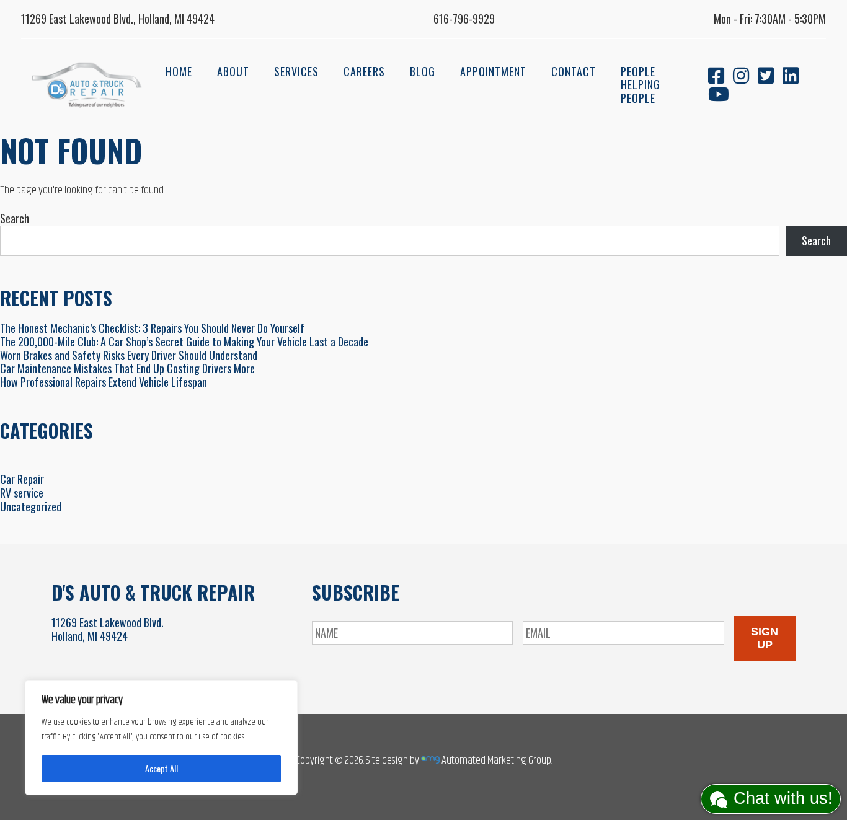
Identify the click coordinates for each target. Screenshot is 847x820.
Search (14, 218)
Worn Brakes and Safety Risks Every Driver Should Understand (128, 355)
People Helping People (640, 84)
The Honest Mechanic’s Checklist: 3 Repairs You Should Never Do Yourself (152, 328)
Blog (422, 71)
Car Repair (22, 479)
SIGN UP (764, 638)
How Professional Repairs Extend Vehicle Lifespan (103, 382)
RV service (21, 493)
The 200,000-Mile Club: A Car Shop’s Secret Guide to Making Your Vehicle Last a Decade (184, 341)
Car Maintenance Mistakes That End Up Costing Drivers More (127, 368)
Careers (364, 71)
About (233, 71)
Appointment (493, 71)
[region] (161, 737)
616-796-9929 (464, 19)
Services (296, 71)
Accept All (161, 768)
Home (179, 71)
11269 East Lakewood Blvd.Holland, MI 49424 (107, 629)
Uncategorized (30, 506)
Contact (573, 71)
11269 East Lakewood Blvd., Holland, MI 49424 (118, 19)
